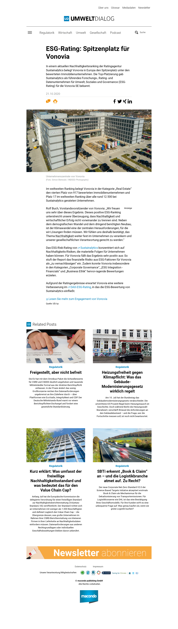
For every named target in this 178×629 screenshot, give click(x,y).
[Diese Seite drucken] (55, 102)
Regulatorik (46, 33)
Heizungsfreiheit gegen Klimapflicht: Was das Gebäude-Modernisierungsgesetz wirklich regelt (122, 381)
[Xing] (125, 102)
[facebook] (114, 102)
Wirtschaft (65, 33)
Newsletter (144, 7)
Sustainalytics (89, 247)
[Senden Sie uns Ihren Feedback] (48, 102)
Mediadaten (129, 7)
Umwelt (81, 33)
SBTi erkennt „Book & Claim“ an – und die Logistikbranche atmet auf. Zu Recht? (122, 476)
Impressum (98, 566)
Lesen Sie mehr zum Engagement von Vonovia (78, 299)
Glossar (115, 7)
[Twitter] (119, 102)
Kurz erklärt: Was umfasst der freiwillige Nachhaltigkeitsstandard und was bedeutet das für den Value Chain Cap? (56, 480)
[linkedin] (130, 102)
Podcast (115, 33)
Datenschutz (80, 566)
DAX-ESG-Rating (80, 287)
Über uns (103, 7)
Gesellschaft (98, 33)
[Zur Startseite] (89, 18)
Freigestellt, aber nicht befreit (56, 372)
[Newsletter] (89, 552)
